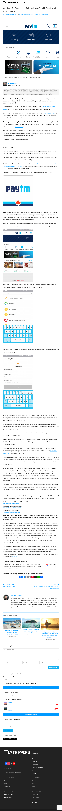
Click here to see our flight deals (11, 503)
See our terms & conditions (39, 94)
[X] (35, 577)
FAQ (33, 783)
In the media (35, 789)
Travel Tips (34, 761)
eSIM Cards (6, 800)
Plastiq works (19, 127)
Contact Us (34, 802)
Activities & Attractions (9, 791)
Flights (5, 780)
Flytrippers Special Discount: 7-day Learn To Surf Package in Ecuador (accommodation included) (50, 634)
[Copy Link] (26, 577)
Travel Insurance (8, 797)
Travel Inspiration (36, 758)
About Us (34, 780)
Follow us (9, 730)
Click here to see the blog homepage (12, 507)
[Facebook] (20, 577)
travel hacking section (49, 113)
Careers (34, 800)
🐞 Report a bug (7, 768)
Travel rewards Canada (35, 77)
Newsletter (34, 786)
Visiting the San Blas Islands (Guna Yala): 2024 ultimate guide (31, 631)
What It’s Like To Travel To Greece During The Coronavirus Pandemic (12, 632)
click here (15, 556)
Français (34, 770)
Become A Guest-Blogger (37, 791)
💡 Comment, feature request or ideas (12, 772)
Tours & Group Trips (8, 789)
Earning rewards (22, 77)
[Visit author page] (6, 597)
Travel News (35, 764)
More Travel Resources (9, 802)
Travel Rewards (35, 756)
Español (34, 773)
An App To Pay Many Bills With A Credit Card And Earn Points (33, 14)
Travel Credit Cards (8, 794)
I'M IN (31, 687)
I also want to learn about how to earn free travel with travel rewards (20, 683)
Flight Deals (35, 753)
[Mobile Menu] (58, 2)
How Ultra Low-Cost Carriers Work (11, 512)
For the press (35, 794)
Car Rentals (7, 786)
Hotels (5, 783)
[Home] (3, 14)
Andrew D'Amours (16, 595)
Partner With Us (35, 797)
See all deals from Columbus (31, 714)
